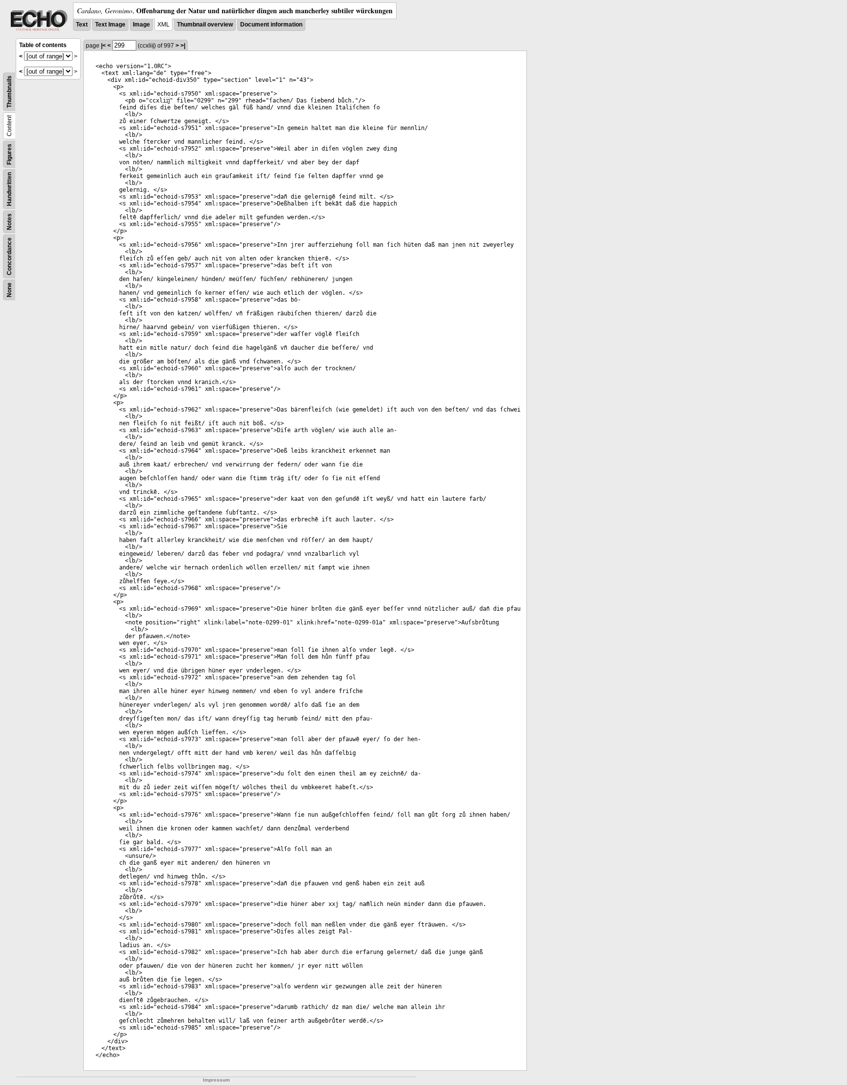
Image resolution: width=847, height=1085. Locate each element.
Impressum (216, 1080)
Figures (9, 154)
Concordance (9, 256)
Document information (271, 24)
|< (103, 45)
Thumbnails (9, 92)
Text (82, 24)
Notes (9, 221)
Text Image (110, 24)
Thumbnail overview (205, 24)
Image (141, 24)
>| (182, 45)
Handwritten (9, 189)
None (9, 290)
